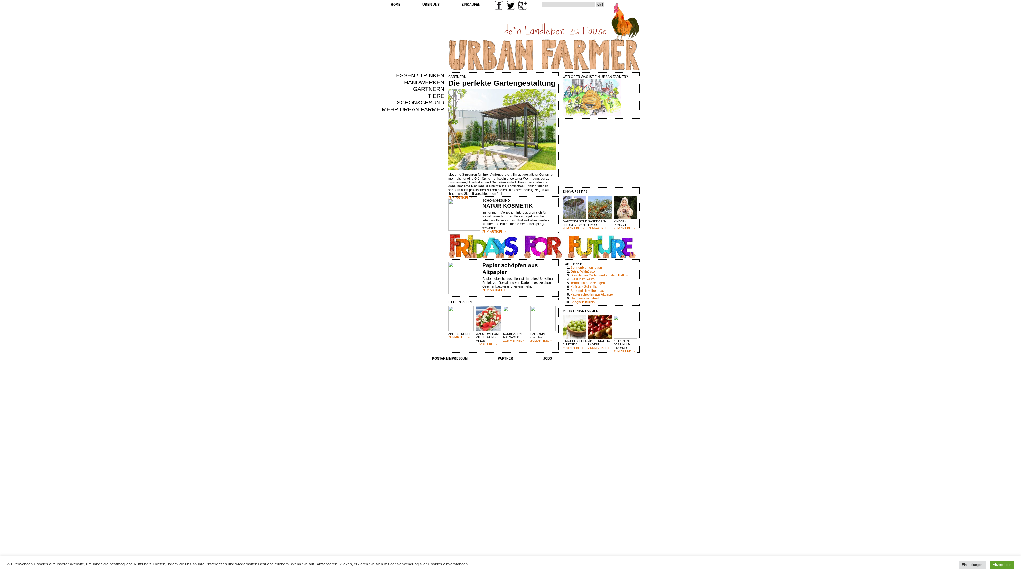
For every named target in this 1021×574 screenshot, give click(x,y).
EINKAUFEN (471, 4)
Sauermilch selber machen (590, 291)
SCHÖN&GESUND (420, 102)
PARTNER (505, 358)
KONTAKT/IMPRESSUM (450, 358)
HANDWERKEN (424, 82)
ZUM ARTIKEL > (573, 228)
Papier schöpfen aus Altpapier (592, 294)
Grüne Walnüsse (583, 271)
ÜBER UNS (431, 4)
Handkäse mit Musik (585, 298)
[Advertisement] (429, 203)
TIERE (436, 96)
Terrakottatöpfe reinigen (588, 283)
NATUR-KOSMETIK (507, 205)
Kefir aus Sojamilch (585, 287)
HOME (395, 4)
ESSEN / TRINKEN (420, 75)
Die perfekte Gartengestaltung (501, 83)
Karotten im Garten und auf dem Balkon (599, 275)
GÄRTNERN (428, 89)
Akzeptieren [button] (1002, 565)
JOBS (547, 358)
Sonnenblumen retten (586, 267)
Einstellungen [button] (972, 565)
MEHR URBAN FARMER (413, 109)
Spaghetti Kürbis (583, 302)
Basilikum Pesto (583, 279)
